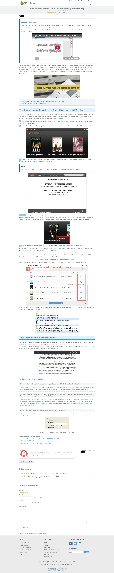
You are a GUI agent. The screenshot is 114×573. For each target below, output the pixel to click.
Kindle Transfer (24, 552)
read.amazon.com (30, 121)
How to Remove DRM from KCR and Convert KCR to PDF (37, 442)
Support (90, 4)
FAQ (45, 543)
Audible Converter (25, 549)
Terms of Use (51, 561)
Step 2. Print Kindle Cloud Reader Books (34, 103)
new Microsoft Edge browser (63, 121)
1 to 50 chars (37, 497)
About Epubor (43, 561)
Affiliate (66, 561)
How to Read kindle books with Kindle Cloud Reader (36, 443)
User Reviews (59, 561)
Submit (87, 552)
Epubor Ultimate (72, 29)
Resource (47, 547)
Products (76, 4)
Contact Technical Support (52, 552)
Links (70, 561)
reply (93, 473)
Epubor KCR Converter (28, 387)
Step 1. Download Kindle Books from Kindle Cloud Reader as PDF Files (43, 101)
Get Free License (49, 554)
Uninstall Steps (48, 556)
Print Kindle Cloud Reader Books (37, 533)
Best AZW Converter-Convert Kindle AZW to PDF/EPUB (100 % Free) (41, 439)
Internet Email (36, 502)
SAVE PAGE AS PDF (28, 461)
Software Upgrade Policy (51, 549)
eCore (21, 554)
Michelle (30, 452)
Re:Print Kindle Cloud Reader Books (45, 473)
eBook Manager (24, 545)
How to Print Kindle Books (28, 440)
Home (69, 4)
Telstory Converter (25, 547)
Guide (83, 4)
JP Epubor (75, 561)
